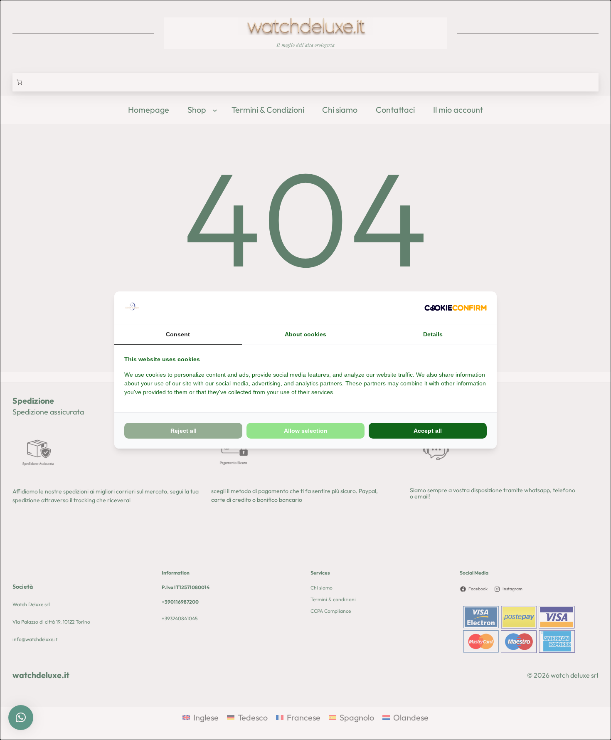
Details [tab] (433, 334)
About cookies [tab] (305, 334)
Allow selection (306, 430)
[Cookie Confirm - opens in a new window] (455, 308)
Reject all (183, 430)
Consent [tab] (178, 334)
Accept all (428, 430)
